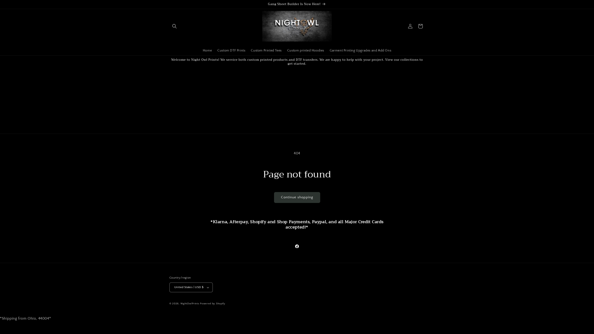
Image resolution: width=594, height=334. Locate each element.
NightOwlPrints (190, 303)
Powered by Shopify (212, 303)
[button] (174, 26)
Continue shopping (297, 197)
